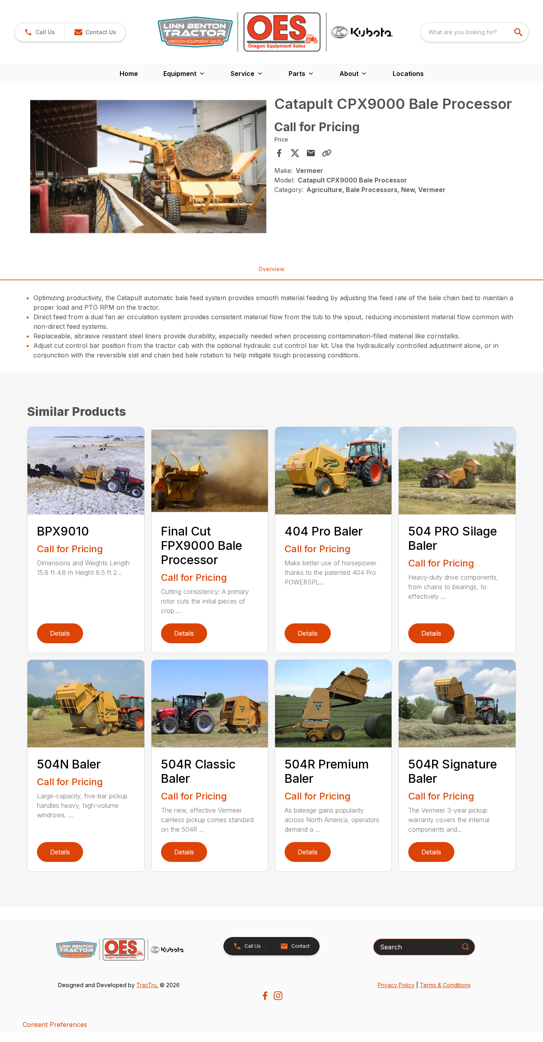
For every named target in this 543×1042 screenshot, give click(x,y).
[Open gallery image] (148, 166)
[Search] (465, 947)
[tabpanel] (148, 168)
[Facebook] (265, 995)
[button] (39, 32)
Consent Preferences (55, 1024)
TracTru (146, 985)
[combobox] (475, 32)
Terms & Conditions (445, 985)
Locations (408, 74)
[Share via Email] (311, 153)
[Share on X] (295, 153)
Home (129, 74)
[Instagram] (278, 995)
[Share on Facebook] (279, 153)
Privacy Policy (396, 985)
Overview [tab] (271, 269)
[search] (519, 32)
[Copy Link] (327, 153)
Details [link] (60, 633)
